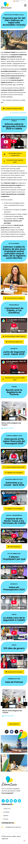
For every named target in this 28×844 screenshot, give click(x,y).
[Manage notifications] (24, 840)
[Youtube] (11, 800)
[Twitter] (15, 800)
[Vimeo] (19, 800)
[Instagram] (7, 732)
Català (17, 1)
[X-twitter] (16, 732)
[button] (25, 5)
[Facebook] (11, 732)
